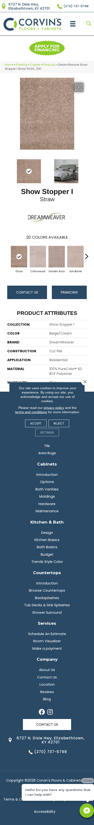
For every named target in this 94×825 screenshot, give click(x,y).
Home (9, 65)
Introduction (47, 474)
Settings (47, 432)
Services (47, 623)
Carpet (35, 65)
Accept (35, 423)
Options (47, 481)
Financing (69, 292)
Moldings (47, 496)
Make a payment (47, 648)
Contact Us (27, 292)
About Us (47, 669)
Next (86, 168)
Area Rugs (47, 453)
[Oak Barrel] (75, 257)
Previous (7, 168)
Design (47, 532)
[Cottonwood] (37, 257)
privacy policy (54, 408)
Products (49, 65)
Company (47, 659)
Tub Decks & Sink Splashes (47, 605)
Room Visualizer (47, 641)
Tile (47, 445)
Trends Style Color (47, 561)
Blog (47, 699)
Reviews (47, 691)
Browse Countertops (47, 590)
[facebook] (42, 712)
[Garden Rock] (56, 257)
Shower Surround (47, 612)
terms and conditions (31, 412)
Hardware (47, 503)
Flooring (21, 65)
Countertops (47, 572)
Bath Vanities (47, 489)
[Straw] (19, 257)
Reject (59, 423)
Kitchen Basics (47, 539)
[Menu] (72, 24)
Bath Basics (47, 547)
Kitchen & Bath (47, 521)
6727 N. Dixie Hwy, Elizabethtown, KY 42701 (29, 6)
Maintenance (47, 511)
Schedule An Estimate (47, 633)
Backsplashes (47, 597)
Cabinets (47, 463)
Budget (47, 554)
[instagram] (50, 712)
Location (47, 684)
